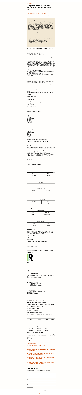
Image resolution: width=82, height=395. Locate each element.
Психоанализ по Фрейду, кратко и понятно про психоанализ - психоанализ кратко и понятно (39, 360)
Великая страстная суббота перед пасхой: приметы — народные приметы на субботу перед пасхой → (48, 366)
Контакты (41, 393)
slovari (29, 16)
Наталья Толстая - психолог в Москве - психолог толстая (39, 351)
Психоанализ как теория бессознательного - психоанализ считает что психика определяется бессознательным (41, 363)
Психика (29, 14)
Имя (27, 379)
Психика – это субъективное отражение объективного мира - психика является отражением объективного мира (41, 354)
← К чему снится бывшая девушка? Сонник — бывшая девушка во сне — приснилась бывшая (33, 366)
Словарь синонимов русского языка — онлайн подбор (37, 13)
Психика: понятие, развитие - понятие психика (36, 345)
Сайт (27, 384)
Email (28, 381)
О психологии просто (30, 1)
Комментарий (29, 372)
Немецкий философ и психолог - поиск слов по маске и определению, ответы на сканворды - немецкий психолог (41, 358)
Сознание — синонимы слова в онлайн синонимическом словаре (38, 15)
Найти (45, 390)
